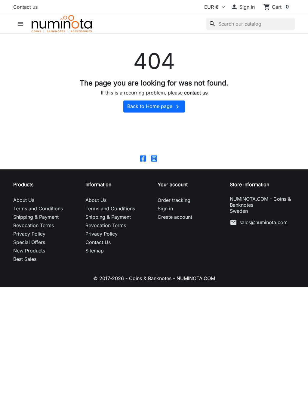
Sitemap (94, 251)
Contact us (25, 7)
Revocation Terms (33, 225)
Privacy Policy (29, 234)
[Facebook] (143, 157)
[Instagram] (154, 157)
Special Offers (29, 242)
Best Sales (24, 259)
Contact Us (98, 242)
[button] (242, 7)
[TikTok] (165, 157)
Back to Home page (154, 106)
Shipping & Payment (36, 217)
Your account (173, 184)
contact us (196, 93)
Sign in (165, 209)
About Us (23, 200)
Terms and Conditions (38, 209)
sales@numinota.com (263, 222)
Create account (175, 217)
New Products (29, 251)
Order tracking (174, 200)
